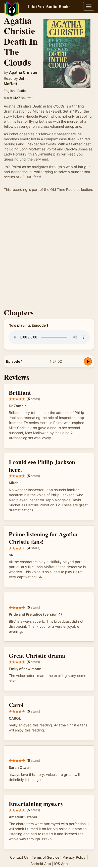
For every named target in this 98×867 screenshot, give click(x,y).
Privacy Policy (74, 857)
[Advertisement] (49, 251)
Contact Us (19, 857)
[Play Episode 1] (88, 361)
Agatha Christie (23, 72)
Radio (21, 91)
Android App (40, 863)
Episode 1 (14, 361)
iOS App (61, 863)
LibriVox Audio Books (48, 6)
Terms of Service (45, 857)
